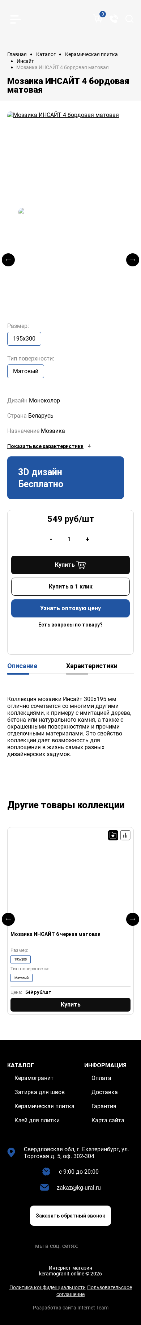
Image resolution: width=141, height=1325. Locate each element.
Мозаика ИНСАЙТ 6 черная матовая (55, 934)
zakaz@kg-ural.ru (79, 1187)
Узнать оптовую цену (70, 608)
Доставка (104, 1092)
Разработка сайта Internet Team (70, 1308)
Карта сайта (107, 1120)
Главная (17, 54)
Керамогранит (34, 1078)
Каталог (46, 54)
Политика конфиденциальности (47, 1287)
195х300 (24, 338)
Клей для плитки (37, 1120)
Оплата (101, 1078)
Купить (65, 564)
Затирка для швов (39, 1092)
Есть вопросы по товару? (70, 625)
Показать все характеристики (45, 446)
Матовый (25, 371)
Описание (22, 666)
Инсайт (25, 61)
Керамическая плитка (91, 54)
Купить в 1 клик (71, 586)
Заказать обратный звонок (70, 1216)
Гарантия (103, 1106)
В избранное (113, 835)
